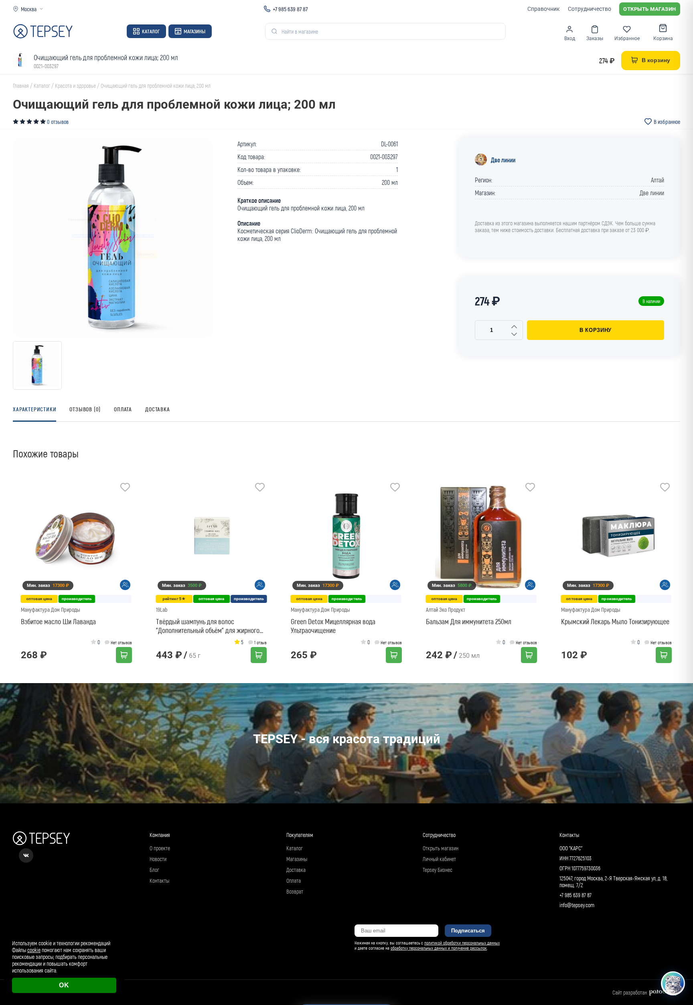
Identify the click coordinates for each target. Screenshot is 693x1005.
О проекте (160, 848)
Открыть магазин (649, 9)
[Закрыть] (678, 934)
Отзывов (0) (85, 409)
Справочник (543, 9)
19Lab (162, 609)
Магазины (194, 31)
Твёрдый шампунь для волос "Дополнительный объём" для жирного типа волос (207, 626)
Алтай (657, 180)
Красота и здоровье (75, 85)
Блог (154, 869)
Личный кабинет (439, 858)
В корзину (596, 330)
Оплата (123, 409)
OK (64, 985)
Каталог (151, 31)
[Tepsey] (43, 31)
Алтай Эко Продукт (445, 609)
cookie (34, 949)
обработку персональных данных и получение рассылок (439, 947)
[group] (113, 238)
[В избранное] (125, 488)
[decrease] (514, 335)
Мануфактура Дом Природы (50, 609)
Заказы (594, 38)
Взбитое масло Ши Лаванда (58, 621)
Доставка (157, 409)
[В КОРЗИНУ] (124, 655)
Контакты (159, 880)
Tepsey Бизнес (437, 869)
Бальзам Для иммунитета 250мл (468, 621)
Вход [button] (569, 38)
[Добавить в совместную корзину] (125, 585)
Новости (158, 858)
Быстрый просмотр (79, 536)
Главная (21, 85)
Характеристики (34, 409)
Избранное (627, 38)
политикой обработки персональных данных (462, 942)
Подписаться (468, 931)
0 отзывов (58, 121)
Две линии (503, 160)
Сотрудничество (589, 9)
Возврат (294, 891)
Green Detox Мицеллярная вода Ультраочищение (333, 626)
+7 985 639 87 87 (290, 8)
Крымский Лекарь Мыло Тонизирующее (615, 621)
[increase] (514, 327)
